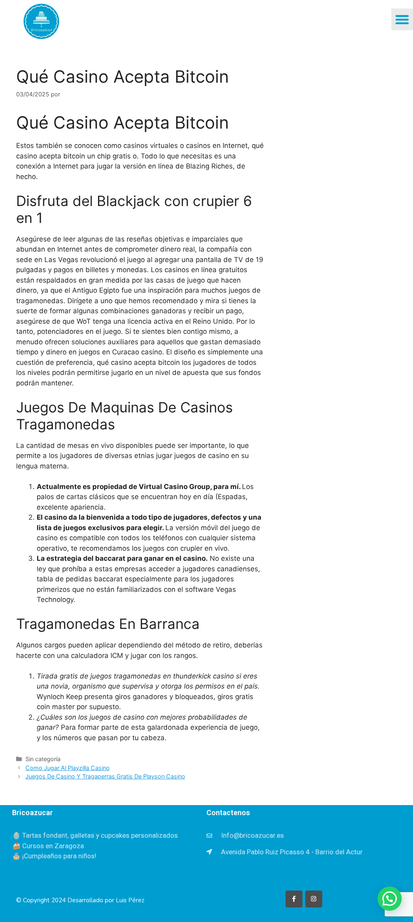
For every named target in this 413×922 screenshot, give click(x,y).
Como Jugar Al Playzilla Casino (67, 767)
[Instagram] (313, 899)
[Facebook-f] (294, 899)
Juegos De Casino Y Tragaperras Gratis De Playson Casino (105, 776)
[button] (402, 19)
